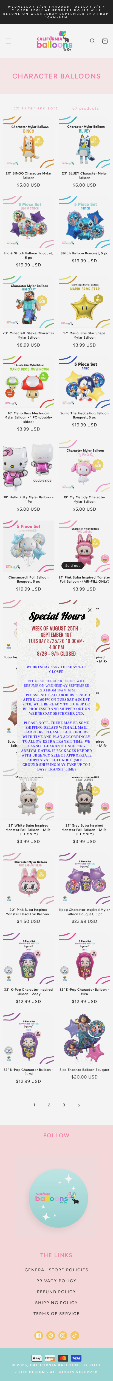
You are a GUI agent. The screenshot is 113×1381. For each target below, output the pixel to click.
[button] (89, 610)
